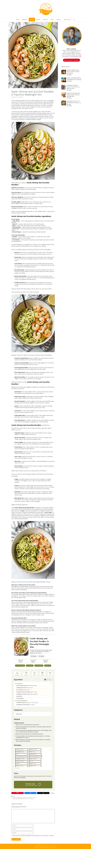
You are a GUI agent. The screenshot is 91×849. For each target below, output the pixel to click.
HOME (17, 19)
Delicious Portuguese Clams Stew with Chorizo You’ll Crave (24, 797)
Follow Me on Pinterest (72, 60)
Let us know (28, 785)
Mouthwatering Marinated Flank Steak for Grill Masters (23, 798)
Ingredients (17, 675)
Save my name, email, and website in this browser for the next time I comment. (33, 835)
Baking (38, 19)
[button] (50, 683)
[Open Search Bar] (74, 19)
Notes (50, 675)
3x (49, 679)
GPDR (54, 845)
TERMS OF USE (45, 845)
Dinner (31, 19)
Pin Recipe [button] (41, 656)
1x (45, 679)
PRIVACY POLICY (67, 19)
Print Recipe (33, 656)
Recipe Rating (15, 806)
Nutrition (42, 675)
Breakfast (24, 19)
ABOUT (52, 19)
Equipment (26, 675)
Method (34, 675)
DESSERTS (45, 19)
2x (47, 679)
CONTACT (59, 19)
